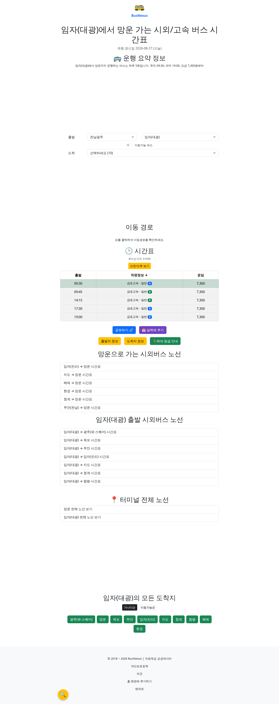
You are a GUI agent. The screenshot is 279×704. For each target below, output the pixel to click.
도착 (71, 153)
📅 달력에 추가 (153, 330)
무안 (129, 619)
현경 (139, 629)
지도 (165, 619)
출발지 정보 (109, 341)
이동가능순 (148, 607)
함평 (192, 619)
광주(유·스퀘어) (81, 619)
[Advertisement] (98, 99)
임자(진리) (147, 619)
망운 (102, 619)
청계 (178, 619)
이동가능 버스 (144, 145)
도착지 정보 (135, 341)
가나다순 (129, 607)
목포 (116, 619)
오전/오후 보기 (139, 266)
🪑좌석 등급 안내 (165, 341)
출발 (71, 137)
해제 (205, 619)
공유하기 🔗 (124, 330)
